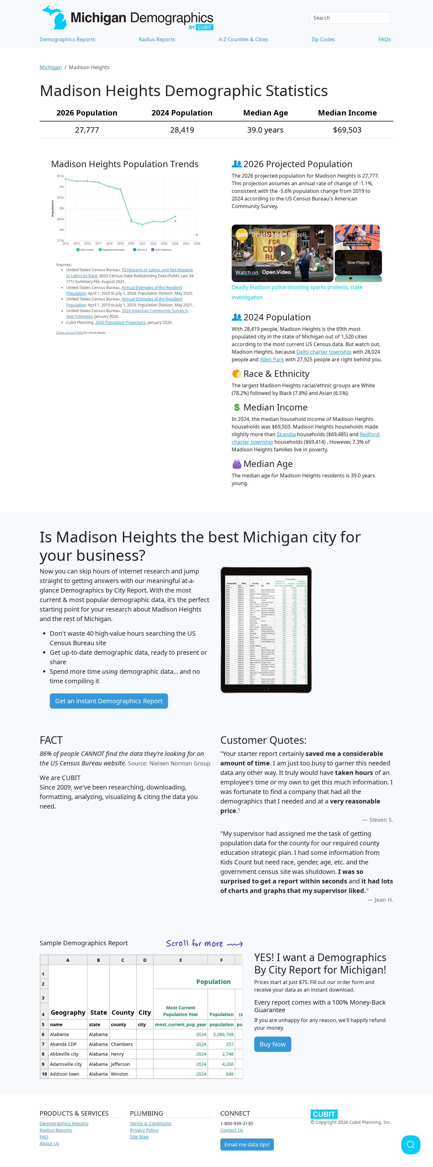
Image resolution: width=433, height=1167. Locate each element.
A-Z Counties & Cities (243, 39)
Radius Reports (157, 39)
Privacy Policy (144, 1130)
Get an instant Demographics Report (109, 701)
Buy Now (273, 1044)
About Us (49, 1143)
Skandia (286, 434)
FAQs (384, 39)
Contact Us (231, 1130)
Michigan (51, 67)
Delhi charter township (324, 351)
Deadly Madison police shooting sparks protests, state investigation (281, 234)
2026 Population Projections (120, 322)
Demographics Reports (67, 39)
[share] (320, 232)
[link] (242, 234)
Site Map (139, 1137)
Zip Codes (323, 39)
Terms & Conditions (150, 1123)
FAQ (44, 1137)
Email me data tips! (247, 1144)
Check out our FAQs (69, 333)
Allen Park (272, 359)
